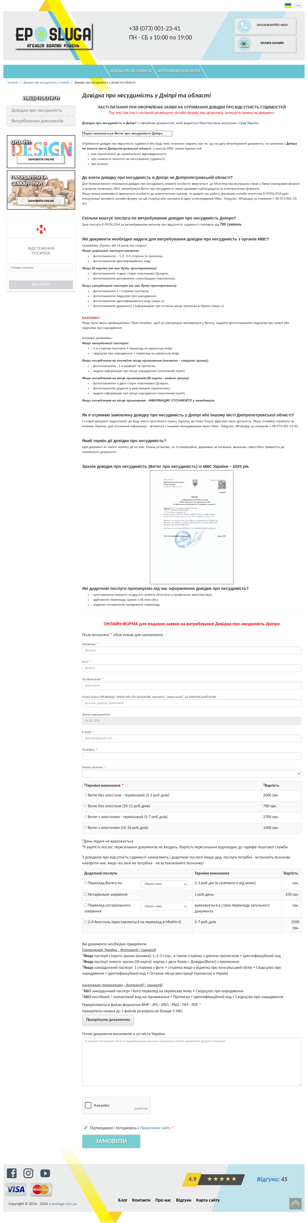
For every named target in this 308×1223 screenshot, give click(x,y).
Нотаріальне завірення (107, 895)
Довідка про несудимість (131, 71)
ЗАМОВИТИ (111, 1141)
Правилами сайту (155, 1128)
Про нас (163, 1200)
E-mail (86, 732)
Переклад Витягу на (104, 883)
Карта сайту (208, 1200)
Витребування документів (179, 71)
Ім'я (84, 662)
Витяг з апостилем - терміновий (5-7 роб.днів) (127, 817)
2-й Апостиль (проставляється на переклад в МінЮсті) (134, 922)
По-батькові (91, 679)
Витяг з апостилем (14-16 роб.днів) (117, 828)
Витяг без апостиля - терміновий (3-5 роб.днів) (128, 795)
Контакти (141, 1200)
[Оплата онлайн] (247, 36)
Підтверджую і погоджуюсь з (130, 1128)
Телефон (88, 750)
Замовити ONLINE (41, 159)
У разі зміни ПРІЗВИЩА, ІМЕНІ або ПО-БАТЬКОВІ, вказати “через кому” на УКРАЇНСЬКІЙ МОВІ (149, 697)
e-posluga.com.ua (62, 1204)
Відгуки (267, 1180)
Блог (122, 1200)
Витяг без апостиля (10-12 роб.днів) (118, 806)
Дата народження (96, 714)
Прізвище (89, 644)
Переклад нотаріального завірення (107, 908)
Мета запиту (92, 767)
